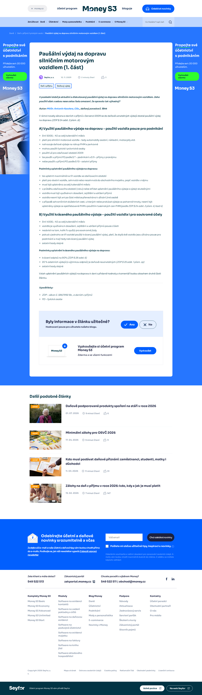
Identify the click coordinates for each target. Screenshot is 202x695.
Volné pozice (150, 688)
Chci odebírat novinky (161, 537)
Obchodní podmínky (146, 670)
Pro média (155, 615)
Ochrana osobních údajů (90, 670)
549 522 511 (109, 581)
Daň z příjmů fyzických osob (30, 33)
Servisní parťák (127, 615)
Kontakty (155, 596)
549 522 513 (36, 581)
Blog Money (95, 596)
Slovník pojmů (127, 629)
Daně (42, 22)
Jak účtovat (33, 22)
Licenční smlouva (166, 670)
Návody (123, 601)
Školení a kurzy (127, 620)
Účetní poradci (158, 601)
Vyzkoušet (145, 350)
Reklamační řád (127, 670)
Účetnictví (53, 22)
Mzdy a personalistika (72, 22)
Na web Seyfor (177, 688)
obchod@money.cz (132, 581)
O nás (153, 610)
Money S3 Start (36, 620)
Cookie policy (110, 670)
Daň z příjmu (46, 86)
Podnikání (90, 22)
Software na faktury (69, 640)
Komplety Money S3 (39, 596)
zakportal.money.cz (77, 581)
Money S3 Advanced (39, 610)
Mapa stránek (70, 670)
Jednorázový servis (130, 610)
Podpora (124, 596)
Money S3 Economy (38, 606)
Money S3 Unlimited (39, 615)
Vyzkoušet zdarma (11, 76)
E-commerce (105, 22)
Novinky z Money (98, 624)
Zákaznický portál (129, 624)
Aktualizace (126, 606)
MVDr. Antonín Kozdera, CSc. (63, 108)
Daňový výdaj (63, 86)
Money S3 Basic (36, 601)
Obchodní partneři (160, 606)
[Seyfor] (17, 688)
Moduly (62, 596)
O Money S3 (120, 22)
